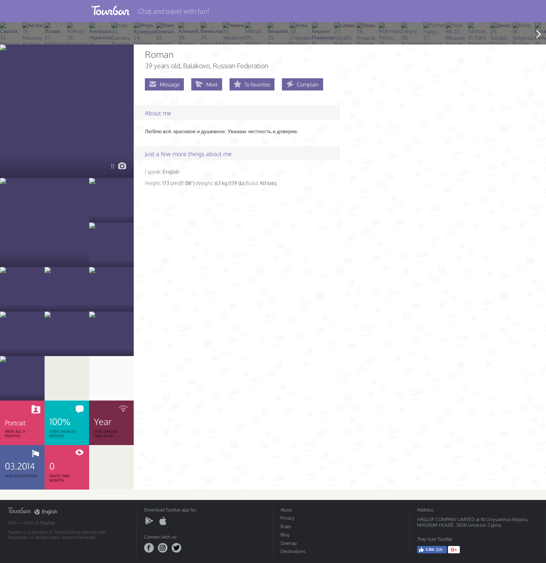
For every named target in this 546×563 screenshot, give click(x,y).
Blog (284, 534)
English (49, 511)
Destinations (293, 551)
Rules (285, 526)
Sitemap (288, 543)
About (286, 510)
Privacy (287, 518)
